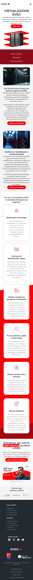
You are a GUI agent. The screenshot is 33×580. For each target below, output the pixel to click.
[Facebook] (18, 539)
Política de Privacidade (16, 572)
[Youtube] (23, 539)
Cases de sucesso (16, 61)
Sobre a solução (16, 54)
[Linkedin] (9, 539)
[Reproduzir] (16, 473)
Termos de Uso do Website (16, 577)
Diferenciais (17, 57)
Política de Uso (16, 574)
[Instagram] (13, 539)
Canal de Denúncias (16, 569)
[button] (30, 4)
